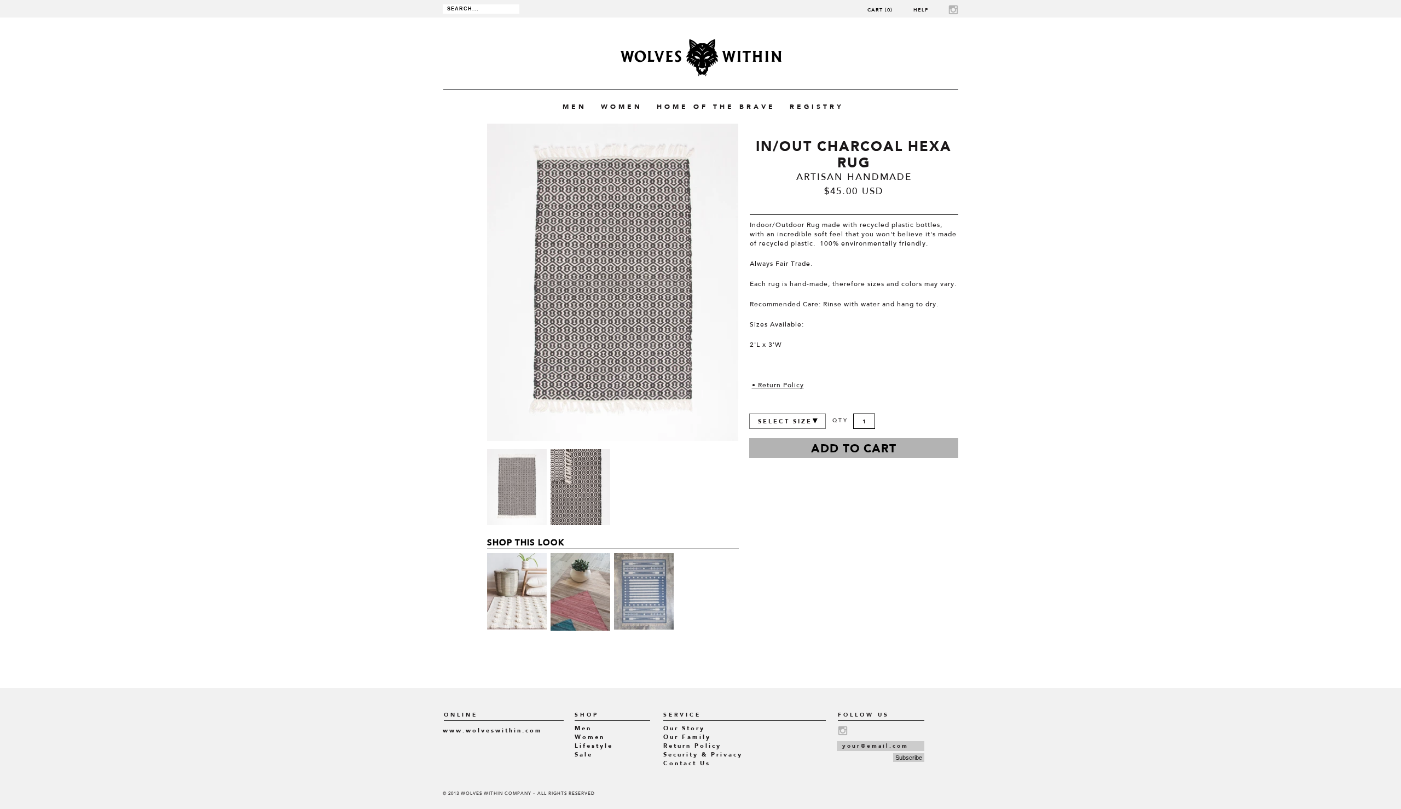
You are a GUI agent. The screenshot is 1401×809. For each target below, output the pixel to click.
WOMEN (621, 106)
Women (590, 737)
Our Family (687, 737)
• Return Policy (778, 385)
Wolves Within (700, 58)
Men (583, 728)
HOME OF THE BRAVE (716, 106)
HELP (921, 10)
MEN (575, 106)
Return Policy (692, 745)
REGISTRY (817, 106)
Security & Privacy (703, 754)
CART (880, 10)
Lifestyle (594, 745)
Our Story (684, 728)
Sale (584, 754)
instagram (953, 9)
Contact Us (686, 763)
